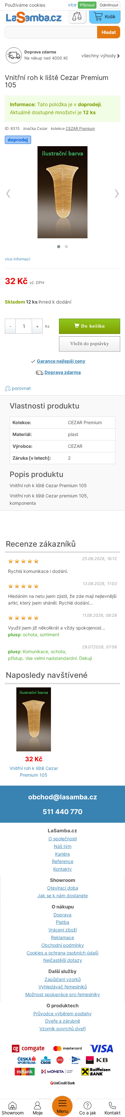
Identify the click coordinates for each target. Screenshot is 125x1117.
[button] (59, 246)
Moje (38, 1112)
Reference (62, 861)
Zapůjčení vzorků (63, 979)
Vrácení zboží (62, 929)
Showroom (13, 1112)
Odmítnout (109, 5)
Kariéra (62, 854)
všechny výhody (98, 55)
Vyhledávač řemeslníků (62, 986)
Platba (62, 922)
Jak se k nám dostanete (63, 895)
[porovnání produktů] (77, 17)
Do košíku (92, 326)
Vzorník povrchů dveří (62, 1028)
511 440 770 (62, 812)
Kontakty (62, 869)
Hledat (109, 32)
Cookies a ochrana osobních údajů (62, 952)
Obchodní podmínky (62, 945)
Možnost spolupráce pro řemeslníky (62, 994)
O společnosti (62, 838)
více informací (17, 259)
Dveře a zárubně (62, 1021)
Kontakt (112, 1112)
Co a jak (87, 1112)
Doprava (62, 914)
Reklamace (62, 937)
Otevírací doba (62, 888)
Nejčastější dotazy (62, 960)
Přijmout (87, 5)
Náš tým (62, 846)
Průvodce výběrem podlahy (62, 1013)
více (73, 4)
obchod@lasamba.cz (62, 797)
